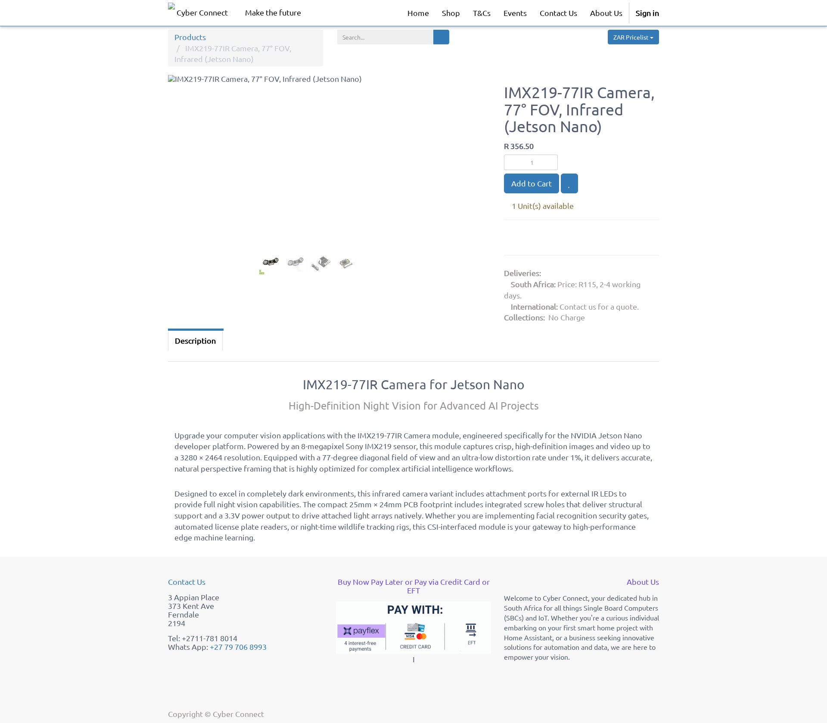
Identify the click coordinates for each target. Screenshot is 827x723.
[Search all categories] (441, 37)
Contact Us (186, 581)
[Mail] (578, 239)
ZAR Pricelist (631, 37)
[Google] (514, 239)
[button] (185, 185)
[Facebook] (536, 239)
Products (190, 36)
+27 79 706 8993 (238, 646)
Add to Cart (531, 183)
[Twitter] (558, 239)
